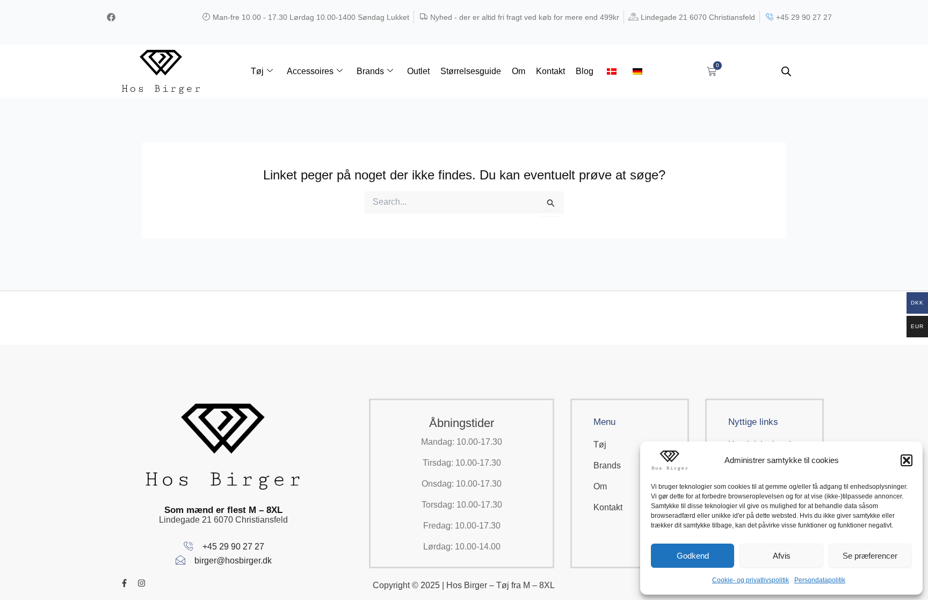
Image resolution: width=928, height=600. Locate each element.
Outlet (418, 71)
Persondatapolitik (819, 580)
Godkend (693, 555)
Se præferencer (870, 555)
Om (518, 71)
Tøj (257, 71)
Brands (370, 71)
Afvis (782, 555)
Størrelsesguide (470, 71)
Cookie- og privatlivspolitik (750, 580)
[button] (906, 460)
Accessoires (310, 71)
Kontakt (550, 71)
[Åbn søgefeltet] (786, 71)
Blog (584, 71)
